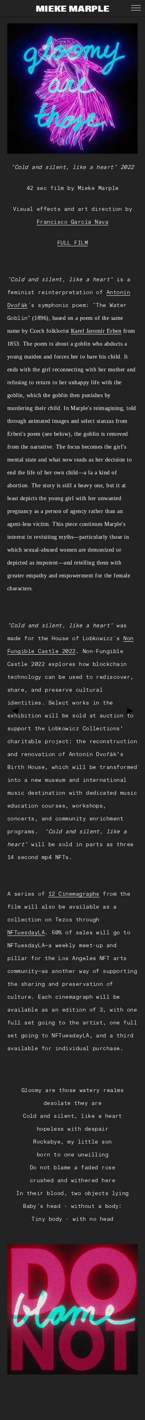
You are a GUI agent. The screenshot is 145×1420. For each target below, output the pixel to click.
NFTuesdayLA (26, 932)
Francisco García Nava (72, 222)
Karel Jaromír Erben (96, 331)
